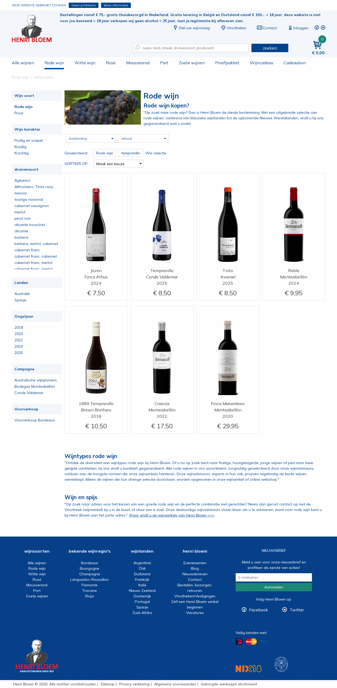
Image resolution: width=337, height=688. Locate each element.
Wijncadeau (261, 62)
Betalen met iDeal (239, 641)
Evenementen (195, 563)
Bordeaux (89, 563)
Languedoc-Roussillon (89, 579)
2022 (18, 340)
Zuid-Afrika (142, 612)
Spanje (20, 300)
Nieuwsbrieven (194, 574)
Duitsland (142, 574)
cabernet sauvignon (31, 205)
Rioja (89, 596)
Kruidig (20, 146)
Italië (142, 585)
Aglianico (22, 180)
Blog (195, 568)
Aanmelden (273, 587)
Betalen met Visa (265, 642)
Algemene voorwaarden (175, 684)
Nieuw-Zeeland (142, 590)
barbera (21, 237)
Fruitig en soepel (28, 140)
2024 (18, 346)
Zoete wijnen (192, 62)
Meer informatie (116, 5)
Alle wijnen (23, 62)
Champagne (89, 574)
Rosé (111, 62)
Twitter (297, 609)
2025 (18, 352)
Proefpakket (227, 62)
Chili (142, 568)
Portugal (142, 601)
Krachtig (21, 153)
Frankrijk (142, 579)
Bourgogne (89, 568)
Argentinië (142, 563)
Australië (22, 293)
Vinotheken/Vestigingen (194, 596)
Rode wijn (54, 62)
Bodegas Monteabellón (34, 386)
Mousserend (138, 62)
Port (164, 62)
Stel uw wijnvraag (194, 28)
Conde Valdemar (28, 392)
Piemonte (90, 585)
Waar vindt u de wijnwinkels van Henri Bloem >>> (172, 515)
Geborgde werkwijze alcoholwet (229, 684)
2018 (18, 327)
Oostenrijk (142, 596)
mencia (20, 193)
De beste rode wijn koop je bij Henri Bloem (35, 29)
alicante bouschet (29, 224)
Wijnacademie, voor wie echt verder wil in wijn (281, 664)
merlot (19, 212)
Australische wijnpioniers (35, 380)
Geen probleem (83, 5)
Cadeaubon (295, 62)
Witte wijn (85, 62)
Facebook (258, 609)
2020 (18, 333)
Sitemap (108, 684)
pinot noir (22, 218)
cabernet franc (27, 250)
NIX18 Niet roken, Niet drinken (248, 668)
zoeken (270, 48)
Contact (270, 28)
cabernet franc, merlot (33, 262)
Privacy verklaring (134, 684)
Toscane (89, 590)
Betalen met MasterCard (251, 641)
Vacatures (195, 612)
